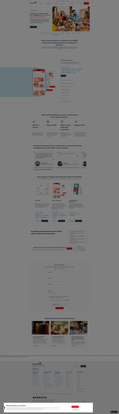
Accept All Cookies (75, 406)
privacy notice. (39, 409)
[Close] (91, 404)
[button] (3, 407)
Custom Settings (75, 409)
